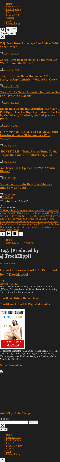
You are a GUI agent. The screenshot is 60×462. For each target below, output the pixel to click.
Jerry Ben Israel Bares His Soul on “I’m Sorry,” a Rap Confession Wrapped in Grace (28, 77)
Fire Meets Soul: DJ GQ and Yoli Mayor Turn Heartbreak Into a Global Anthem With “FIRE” (29, 135)
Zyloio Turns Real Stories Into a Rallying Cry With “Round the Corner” (29, 61)
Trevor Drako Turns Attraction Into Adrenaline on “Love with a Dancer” (30, 94)
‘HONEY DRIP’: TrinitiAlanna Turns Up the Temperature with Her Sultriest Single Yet (28, 153)
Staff (2, 281)
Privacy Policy (13, 23)
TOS (8, 20)
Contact (10, 17)
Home (9, 3)
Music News (12, 12)
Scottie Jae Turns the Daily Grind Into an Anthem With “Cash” (26, 186)
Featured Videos (14, 15)
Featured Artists (13, 6)
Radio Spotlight (13, 9)
